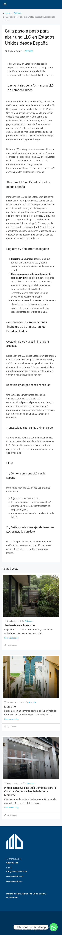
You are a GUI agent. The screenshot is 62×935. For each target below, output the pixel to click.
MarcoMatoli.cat (14, 881)
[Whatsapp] (54, 927)
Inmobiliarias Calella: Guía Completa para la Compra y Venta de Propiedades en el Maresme (30, 791)
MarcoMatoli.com (14, 876)
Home (7, 13)
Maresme (10, 706)
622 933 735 (12, 862)
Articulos (17, 13)
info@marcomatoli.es (16, 871)
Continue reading (11, 638)
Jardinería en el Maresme (19, 625)
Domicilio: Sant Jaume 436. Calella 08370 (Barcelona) (26, 896)
